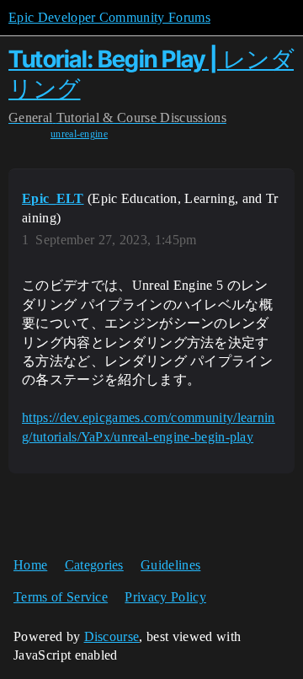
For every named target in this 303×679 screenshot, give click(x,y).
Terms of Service (60, 597)
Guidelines (170, 565)
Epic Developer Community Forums (109, 17)
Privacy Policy (165, 597)
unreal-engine (79, 134)
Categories (94, 565)
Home (30, 565)
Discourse (112, 636)
